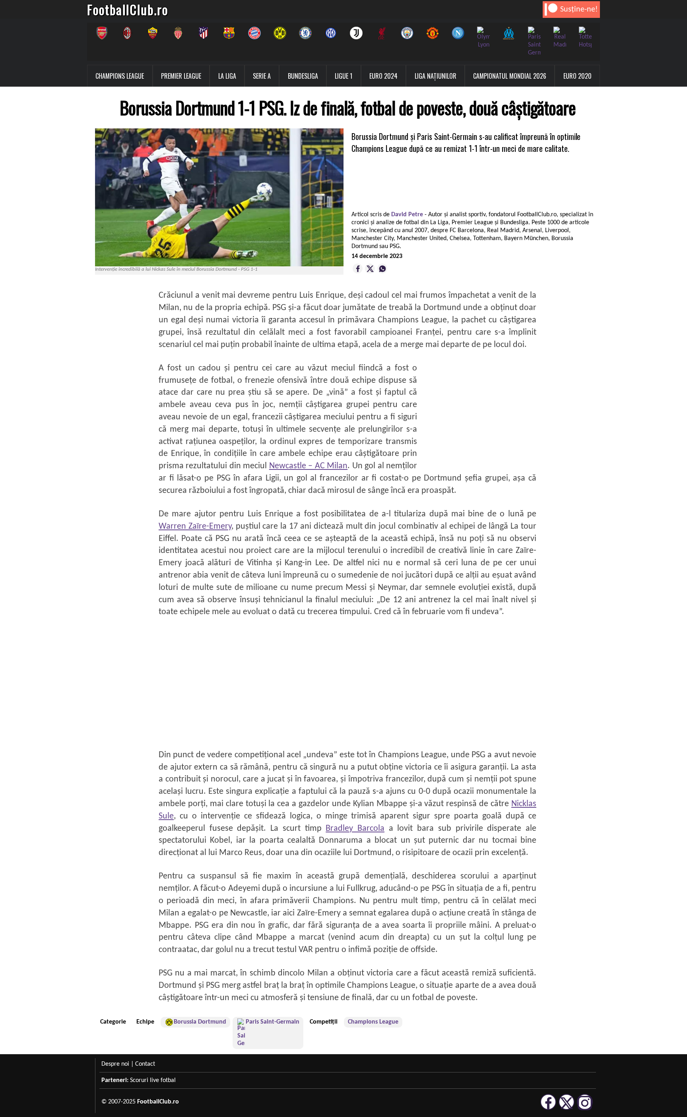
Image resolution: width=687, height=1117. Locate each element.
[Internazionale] (331, 33)
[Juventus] (356, 33)
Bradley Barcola (355, 828)
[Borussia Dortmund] (280, 33)
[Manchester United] (432, 33)
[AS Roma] (152, 33)
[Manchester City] (407, 33)
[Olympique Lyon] (483, 38)
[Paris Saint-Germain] (534, 42)
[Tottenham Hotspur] (585, 38)
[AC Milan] (127, 33)
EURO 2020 (577, 76)
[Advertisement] (476, 412)
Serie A (262, 76)
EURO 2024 (383, 76)
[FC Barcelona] (229, 33)
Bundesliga (303, 76)
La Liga (227, 76)
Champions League (119, 76)
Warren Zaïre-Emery (195, 526)
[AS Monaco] (178, 33)
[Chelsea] (305, 33)
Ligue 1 (343, 76)
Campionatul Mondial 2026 (509, 76)
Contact (145, 1064)
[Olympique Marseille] (509, 33)
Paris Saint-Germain (272, 1022)
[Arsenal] (101, 33)
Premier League (181, 76)
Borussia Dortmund (200, 1022)
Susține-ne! (579, 10)
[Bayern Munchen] (254, 33)
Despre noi (115, 1064)
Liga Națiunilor (435, 76)
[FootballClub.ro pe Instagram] (585, 1108)
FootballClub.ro (127, 9)
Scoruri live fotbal (153, 1080)
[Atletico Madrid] (203, 33)
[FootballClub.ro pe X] (566, 1108)
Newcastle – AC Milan (308, 466)
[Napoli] (458, 33)
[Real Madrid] (559, 38)
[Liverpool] (381, 33)
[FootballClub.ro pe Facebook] (548, 1108)
